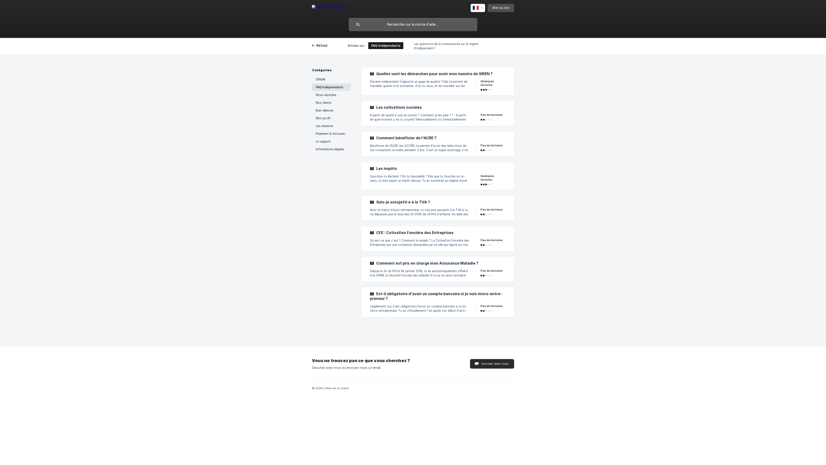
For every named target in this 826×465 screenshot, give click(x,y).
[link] (437, 81)
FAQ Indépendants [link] (329, 87)
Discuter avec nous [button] (495, 363)
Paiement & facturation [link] (332, 133)
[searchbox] (413, 24)
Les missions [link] (324, 126)
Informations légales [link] (330, 149)
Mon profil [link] (323, 118)
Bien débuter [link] (325, 110)
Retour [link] (322, 45)
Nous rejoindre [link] (326, 95)
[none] (329, 7)
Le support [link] (323, 141)
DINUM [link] (320, 79)
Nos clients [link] (323, 102)
